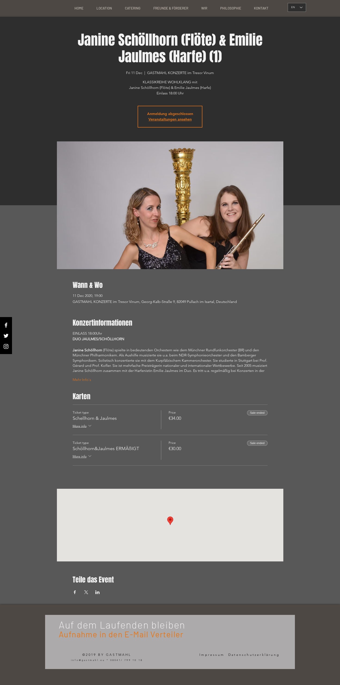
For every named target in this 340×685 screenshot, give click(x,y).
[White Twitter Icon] (6, 336)
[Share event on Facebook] (75, 592)
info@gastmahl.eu (88, 660)
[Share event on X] (86, 592)
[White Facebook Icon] (6, 325)
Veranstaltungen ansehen (170, 119)
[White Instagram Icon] (6, 346)
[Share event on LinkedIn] (97, 592)
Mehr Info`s (82, 379)
